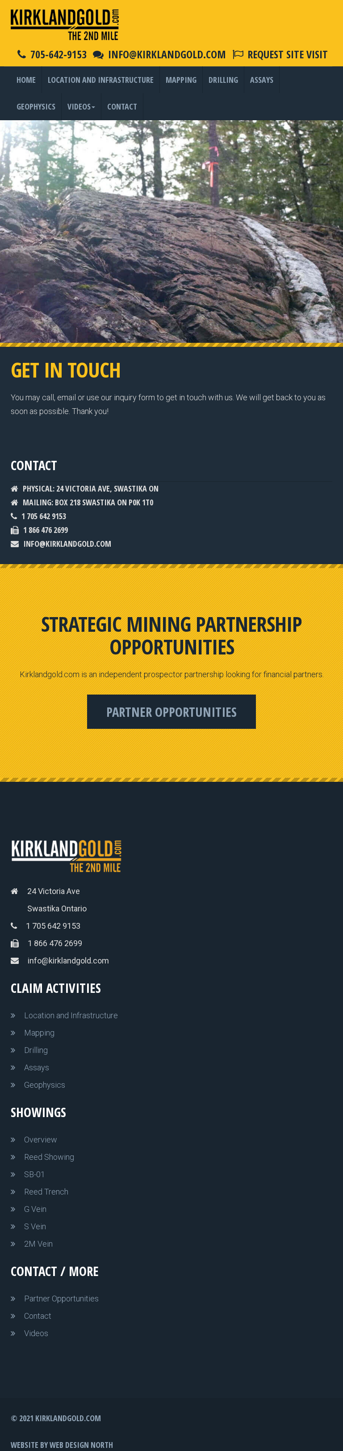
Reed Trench (46, 1191)
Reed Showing (49, 1157)
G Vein (35, 1209)
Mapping (181, 79)
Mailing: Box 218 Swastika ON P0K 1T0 (88, 502)
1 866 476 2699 (45, 529)
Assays (261, 79)
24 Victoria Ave (53, 891)
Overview (40, 1139)
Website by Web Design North (62, 1444)
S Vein (35, 1226)
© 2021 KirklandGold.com (56, 1418)
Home (26, 79)
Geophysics (36, 106)
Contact (122, 106)
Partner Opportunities (171, 711)
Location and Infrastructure (101, 79)
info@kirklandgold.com (167, 54)
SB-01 (34, 1174)
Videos (79, 106)
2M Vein (38, 1243)
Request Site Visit (287, 54)
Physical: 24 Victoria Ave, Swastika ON (91, 488)
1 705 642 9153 (43, 516)
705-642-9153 (58, 54)
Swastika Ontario (57, 908)
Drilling (223, 79)
